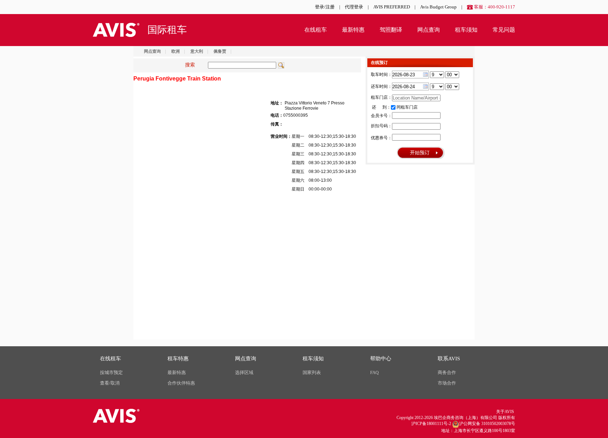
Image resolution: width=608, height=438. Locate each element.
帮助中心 (380, 358)
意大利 (196, 51)
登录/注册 (325, 6)
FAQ (374, 372)
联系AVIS (449, 358)
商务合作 (447, 372)
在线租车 (315, 30)
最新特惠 (353, 30)
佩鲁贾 (220, 51)
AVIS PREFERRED (391, 6)
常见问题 (504, 30)
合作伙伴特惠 (181, 383)
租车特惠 (178, 358)
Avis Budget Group (438, 6)
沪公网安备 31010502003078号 (487, 423)
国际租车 (167, 29)
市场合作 (447, 383)
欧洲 (175, 51)
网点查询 (428, 30)
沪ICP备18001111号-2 (431, 423)
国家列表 (312, 372)
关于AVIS (505, 411)
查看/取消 (110, 383)
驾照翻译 (391, 30)
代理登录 (354, 6)
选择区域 (244, 372)
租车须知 (466, 30)
